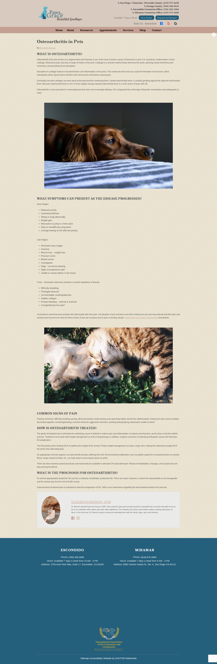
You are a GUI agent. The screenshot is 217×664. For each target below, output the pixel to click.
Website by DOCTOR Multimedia (120, 658)
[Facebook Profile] (72, 519)
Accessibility (96, 658)
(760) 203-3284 (76, 557)
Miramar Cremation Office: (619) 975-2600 (157, 12)
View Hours (146, 17)
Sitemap (84, 658)
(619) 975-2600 (148, 557)
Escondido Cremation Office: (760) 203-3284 (156, 9)
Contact (156, 30)
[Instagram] (78, 519)
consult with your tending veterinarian (140, 318)
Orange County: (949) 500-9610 (162, 6)
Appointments (108, 30)
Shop (143, 30)
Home (59, 30)
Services (128, 30)
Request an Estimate (167, 17)
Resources (86, 30)
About (70, 30)
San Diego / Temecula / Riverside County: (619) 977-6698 (149, 2)
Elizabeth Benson (48, 48)
